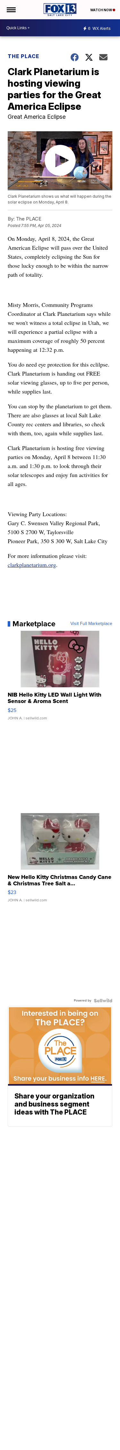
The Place (23, 56)
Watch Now (101, 10)
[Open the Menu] (11, 10)
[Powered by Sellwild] (103, 1000)
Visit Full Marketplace (91, 623)
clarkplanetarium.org (32, 565)
